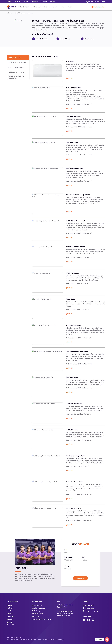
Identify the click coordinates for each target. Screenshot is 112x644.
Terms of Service (55, 639)
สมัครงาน (44, 2)
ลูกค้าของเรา (35, 2)
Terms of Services (12, 625)
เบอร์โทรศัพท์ (68, 557)
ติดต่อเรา (52, 2)
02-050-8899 (89, 608)
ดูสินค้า (68, 78)
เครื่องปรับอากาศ (23, 7)
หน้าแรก (9, 13)
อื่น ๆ (61, 7)
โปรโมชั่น (9, 2)
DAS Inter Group (11, 6)
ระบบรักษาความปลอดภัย (38, 7)
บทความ (26, 2)
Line (88, 620)
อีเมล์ (83, 557)
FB (84, 620)
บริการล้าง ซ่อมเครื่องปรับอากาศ (41, 619)
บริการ (69, 7)
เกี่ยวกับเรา (17, 2)
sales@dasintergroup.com (93, 611)
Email (93, 620)
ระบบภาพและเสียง (37, 614)
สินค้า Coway (54, 7)
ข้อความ (67, 566)
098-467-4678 (99, 7)
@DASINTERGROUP (94, 2)
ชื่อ (65, 550)
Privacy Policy (42, 639)
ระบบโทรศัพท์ (36, 616)
